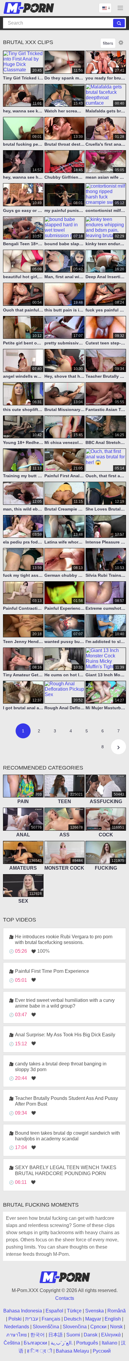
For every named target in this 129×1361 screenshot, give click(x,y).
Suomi (73, 1334)
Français (51, 1318)
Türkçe (74, 1310)
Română (116, 1310)
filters (108, 43)
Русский (102, 1351)
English (113, 1318)
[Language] (105, 8)
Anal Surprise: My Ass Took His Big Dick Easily (65, 1034)
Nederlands (16, 1326)
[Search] (119, 23)
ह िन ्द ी (39, 1351)
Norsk (116, 1326)
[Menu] (120, 8)
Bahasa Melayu (72, 1351)
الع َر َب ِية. (62, 1342)
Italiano (109, 1342)
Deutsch (73, 1318)
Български (35, 1342)
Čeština (12, 1342)
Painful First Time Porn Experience (52, 971)
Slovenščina (46, 1326)
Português (87, 1342)
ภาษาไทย (16, 1334)
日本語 (55, 1334)
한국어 (37, 1334)
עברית (31, 1318)
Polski (15, 1318)
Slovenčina (75, 1326)
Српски (98, 1326)
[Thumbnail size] (121, 42)
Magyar (93, 1318)
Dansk (91, 1334)
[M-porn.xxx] (29, 7)
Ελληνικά (111, 1334)
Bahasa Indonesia (22, 1310)
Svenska (94, 1310)
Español (54, 1310)
